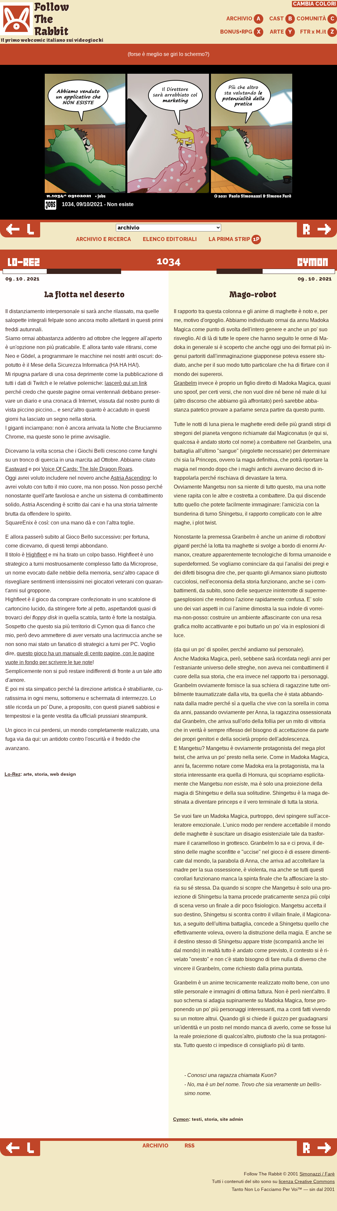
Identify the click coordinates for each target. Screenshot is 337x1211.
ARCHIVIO (240, 18)
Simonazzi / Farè (317, 1173)
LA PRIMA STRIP (230, 239)
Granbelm (185, 383)
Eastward (16, 469)
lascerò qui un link (126, 383)
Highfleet (36, 554)
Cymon (181, 1119)
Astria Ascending (130, 478)
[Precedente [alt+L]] (20, 229)
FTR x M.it (313, 32)
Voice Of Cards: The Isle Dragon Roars (86, 469)
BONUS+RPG (237, 32)
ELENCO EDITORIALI (170, 239)
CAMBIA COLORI (314, 4)
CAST (277, 18)
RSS (189, 1146)
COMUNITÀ (312, 18)
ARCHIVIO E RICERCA (103, 239)
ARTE (277, 32)
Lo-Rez (12, 774)
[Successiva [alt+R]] (317, 229)
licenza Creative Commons (307, 1181)
